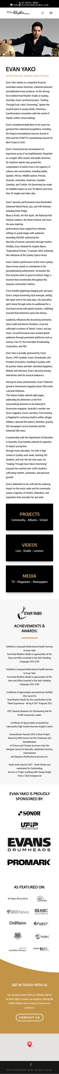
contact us (29, 1017)
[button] (30, 1044)
